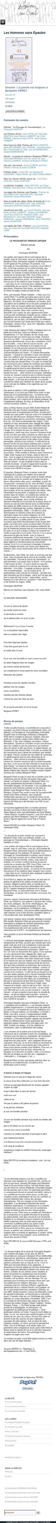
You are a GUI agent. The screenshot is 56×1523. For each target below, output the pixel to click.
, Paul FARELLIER (22, 203)
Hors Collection (12, 1432)
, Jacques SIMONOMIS (24, 219)
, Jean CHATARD (37, 203)
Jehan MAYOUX (32, 185)
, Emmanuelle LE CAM (17, 150)
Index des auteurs (13, 1457)
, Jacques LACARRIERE (37, 212)
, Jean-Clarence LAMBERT (24, 136)
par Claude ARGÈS (32, 210)
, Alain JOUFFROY (43, 219)
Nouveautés (11, 1441)
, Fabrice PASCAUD (21, 181)
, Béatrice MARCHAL (31, 206)
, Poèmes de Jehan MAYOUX (38, 188)
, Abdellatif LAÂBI (30, 215)
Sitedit (48, 1522)
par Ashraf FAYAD (40, 226)
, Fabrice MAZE (21, 174)
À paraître (10, 1445)
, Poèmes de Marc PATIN (22, 138)
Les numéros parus (14, 1402)
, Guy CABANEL (28, 147)
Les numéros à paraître (15, 1411)
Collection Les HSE (14, 1427)
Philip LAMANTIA (40, 145)
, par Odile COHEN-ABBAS (40, 174)
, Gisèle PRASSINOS (21, 197)
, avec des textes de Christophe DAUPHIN (26, 227)
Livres (8, 1476)
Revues (9, 1472)
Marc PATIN (28, 134)
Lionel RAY (23, 172)
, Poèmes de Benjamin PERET (34, 161)
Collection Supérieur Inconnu (18, 1436)
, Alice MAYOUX (18, 188)
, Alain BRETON (26, 194)
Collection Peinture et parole (18, 1422)
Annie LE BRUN (31, 165)
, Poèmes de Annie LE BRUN (23, 167)
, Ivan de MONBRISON (37, 150)
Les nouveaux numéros (16, 1406)
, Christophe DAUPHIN (25, 217)
